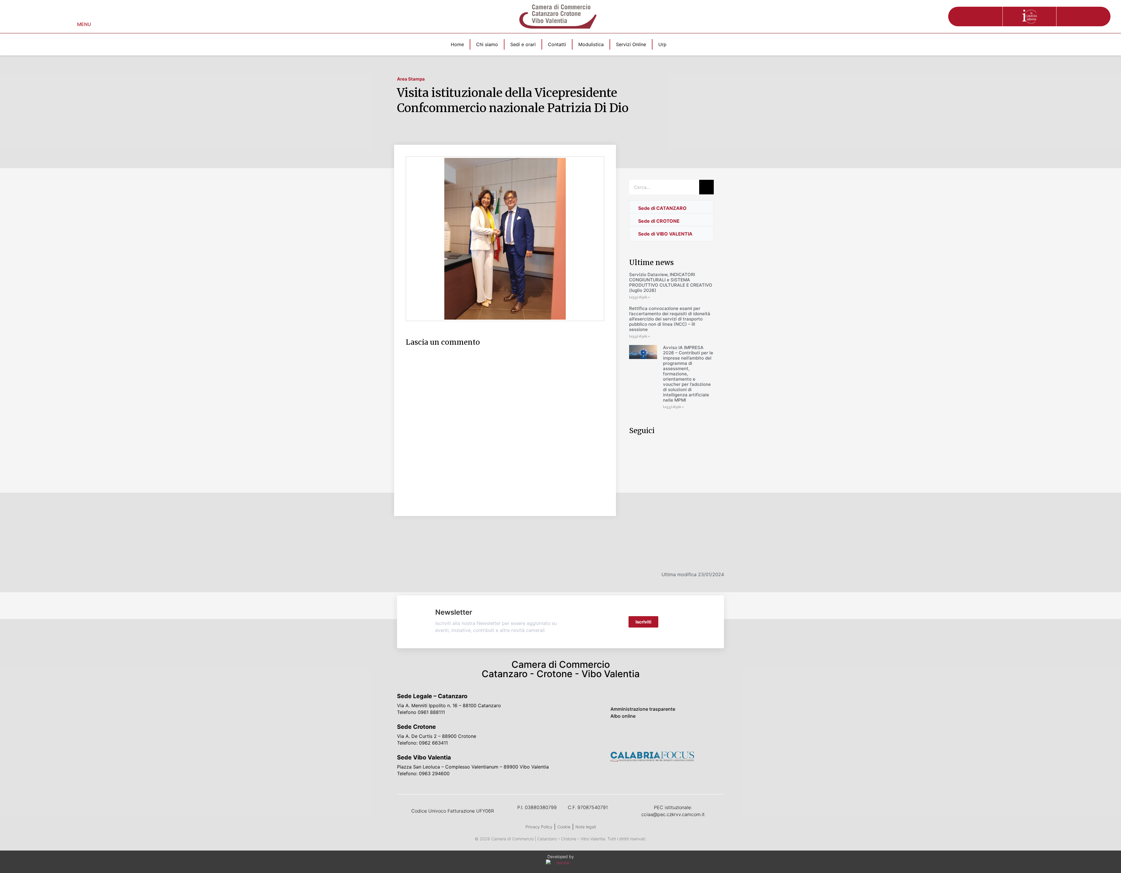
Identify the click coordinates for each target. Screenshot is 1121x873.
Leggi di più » (639, 297)
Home (457, 44)
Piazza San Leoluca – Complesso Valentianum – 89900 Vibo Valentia (473, 767)
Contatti (557, 44)
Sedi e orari (523, 44)
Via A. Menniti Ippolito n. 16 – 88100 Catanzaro (449, 705)
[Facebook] (619, 734)
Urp (662, 44)
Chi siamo (487, 44)
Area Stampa (411, 79)
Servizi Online (631, 44)
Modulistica (591, 44)
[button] (975, 16)
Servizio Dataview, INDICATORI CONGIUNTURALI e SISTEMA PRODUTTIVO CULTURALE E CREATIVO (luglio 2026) (670, 282)
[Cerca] (706, 187)
